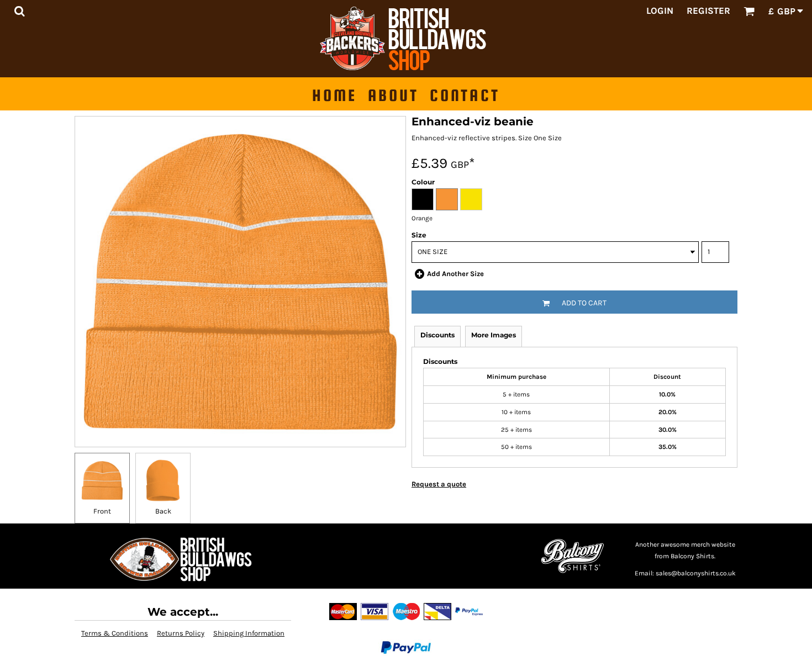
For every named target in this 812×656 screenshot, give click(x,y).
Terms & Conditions (114, 633)
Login (659, 10)
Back (163, 511)
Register (708, 10)
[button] (19, 11)
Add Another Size (455, 273)
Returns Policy (180, 633)
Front (102, 511)
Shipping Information (248, 633)
